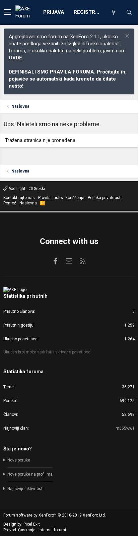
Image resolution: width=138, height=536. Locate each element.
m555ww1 (125, 428)
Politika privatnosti (105, 197)
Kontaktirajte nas (19, 197)
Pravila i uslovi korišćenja (61, 197)
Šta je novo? (17, 449)
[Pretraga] (129, 12)
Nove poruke (18, 460)
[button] (7, 12)
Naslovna (28, 203)
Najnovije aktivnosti (25, 488)
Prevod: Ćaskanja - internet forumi (34, 530)
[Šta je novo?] (113, 12)
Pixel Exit (31, 524)
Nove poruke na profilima (30, 474)
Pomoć (9, 203)
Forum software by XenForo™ (54, 515)
